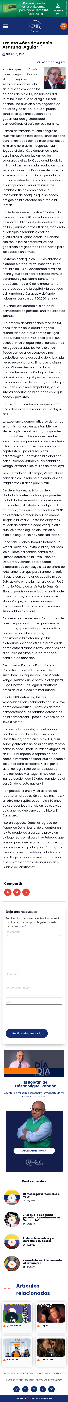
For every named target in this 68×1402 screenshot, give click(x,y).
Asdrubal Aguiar (54, 62)
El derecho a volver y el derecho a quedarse (38, 1239)
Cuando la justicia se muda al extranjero (42, 1262)
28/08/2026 (29, 1200)
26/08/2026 (29, 1244)
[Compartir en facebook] (8, 892)
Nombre (12, 974)
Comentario (14, 932)
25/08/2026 (29, 1267)
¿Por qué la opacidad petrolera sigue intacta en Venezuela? (41, 1217)
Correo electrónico (19, 988)
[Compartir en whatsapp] (26, 892)
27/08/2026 (29, 1224)
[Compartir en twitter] (17, 892)
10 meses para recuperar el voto (41, 1195)
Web (8, 1001)
